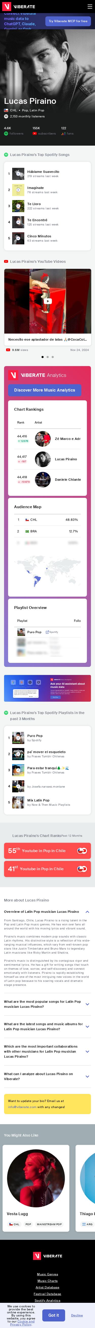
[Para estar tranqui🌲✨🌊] (18, 770)
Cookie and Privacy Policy (22, 1322)
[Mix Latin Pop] (18, 802)
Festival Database (47, 1294)
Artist (38, 422)
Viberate (18, 6)
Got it (53, 1315)
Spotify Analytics (48, 1301)
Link (47, 632)
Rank (20, 422)
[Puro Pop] (18, 738)
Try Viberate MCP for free (68, 21)
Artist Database (48, 1287)
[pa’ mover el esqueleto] (18, 754)
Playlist (22, 621)
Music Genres (47, 1274)
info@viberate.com (22, 1107)
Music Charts (47, 1281)
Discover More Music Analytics (44, 390)
